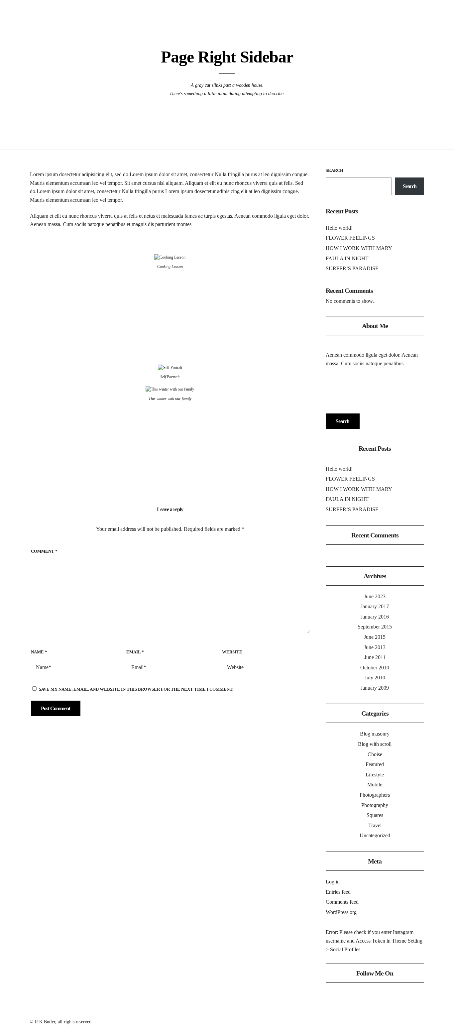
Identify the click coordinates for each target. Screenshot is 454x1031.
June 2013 (375, 647)
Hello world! (339, 228)
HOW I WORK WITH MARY (359, 248)
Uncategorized (375, 835)
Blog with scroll (375, 744)
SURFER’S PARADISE (352, 268)
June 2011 (375, 657)
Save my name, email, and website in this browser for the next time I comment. (136, 689)
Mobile (374, 784)
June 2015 (375, 637)
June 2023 (375, 596)
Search (334, 170)
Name (39, 651)
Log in (333, 881)
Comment (44, 551)
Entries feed (338, 892)
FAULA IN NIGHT (347, 258)
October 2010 (374, 667)
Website (232, 651)
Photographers (375, 795)
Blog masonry (375, 734)
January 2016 (375, 617)
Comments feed (342, 902)
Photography (374, 805)
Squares (375, 815)
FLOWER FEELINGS (350, 238)
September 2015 (375, 627)
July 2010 (375, 677)
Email (135, 651)
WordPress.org (341, 912)
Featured (375, 764)
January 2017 (375, 606)
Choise (375, 754)
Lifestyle (375, 774)
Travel (375, 825)
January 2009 (375, 688)
